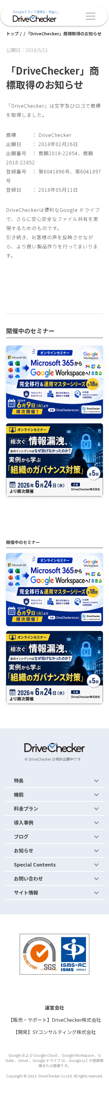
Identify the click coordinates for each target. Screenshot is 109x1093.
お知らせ (23, 850)
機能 (19, 794)
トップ (12, 33)
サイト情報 (26, 892)
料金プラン (26, 808)
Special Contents (35, 864)
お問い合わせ (28, 878)
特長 (19, 780)
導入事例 (23, 822)
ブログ (21, 836)
